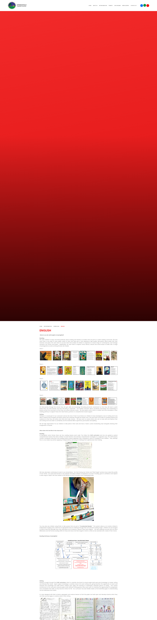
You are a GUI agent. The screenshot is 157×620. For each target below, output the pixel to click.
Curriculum (56, 326)
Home (41, 326)
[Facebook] (141, 5)
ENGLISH (63, 326)
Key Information (48, 326)
